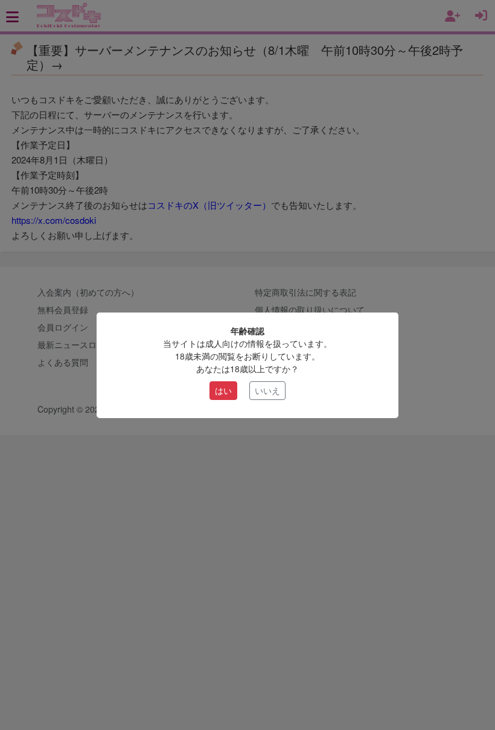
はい (223, 390)
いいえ (267, 390)
